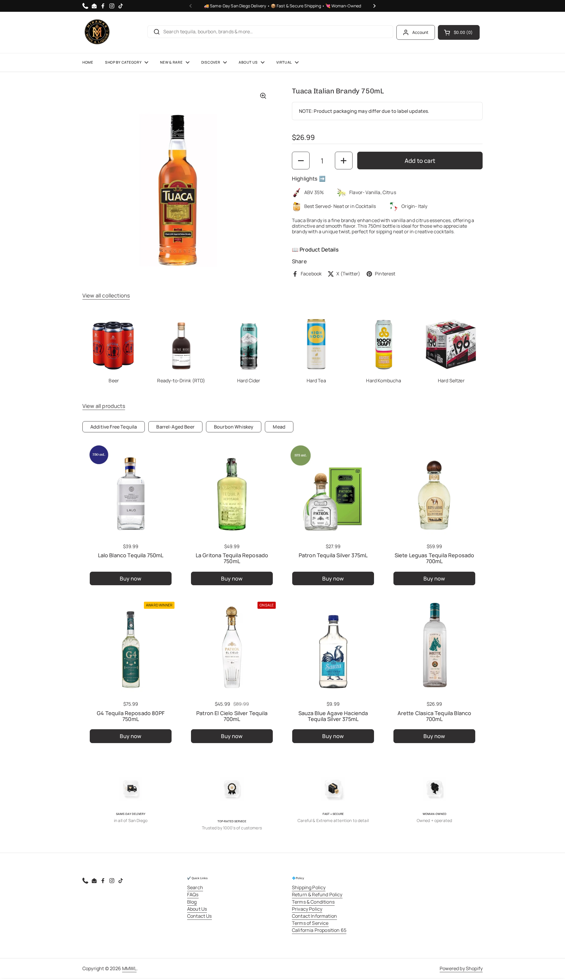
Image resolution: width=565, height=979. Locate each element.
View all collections (106, 295)
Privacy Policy (307, 909)
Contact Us (199, 916)
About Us (197, 909)
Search (195, 887)
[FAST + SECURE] (333, 788)
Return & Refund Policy (317, 894)
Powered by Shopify (461, 968)
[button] (459, 32)
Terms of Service (310, 923)
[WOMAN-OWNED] (434, 788)
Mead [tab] (279, 427)
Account (420, 32)
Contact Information (314, 916)
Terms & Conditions (313, 902)
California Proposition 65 (319, 930)
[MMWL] (97, 32)
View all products (103, 405)
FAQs (193, 894)
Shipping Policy (308, 887)
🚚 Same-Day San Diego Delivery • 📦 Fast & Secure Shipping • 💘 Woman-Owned (282, 6)
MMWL (129, 968)
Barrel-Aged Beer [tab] (175, 427)
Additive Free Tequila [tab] (113, 427)
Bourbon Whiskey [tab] (233, 427)
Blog (192, 902)
